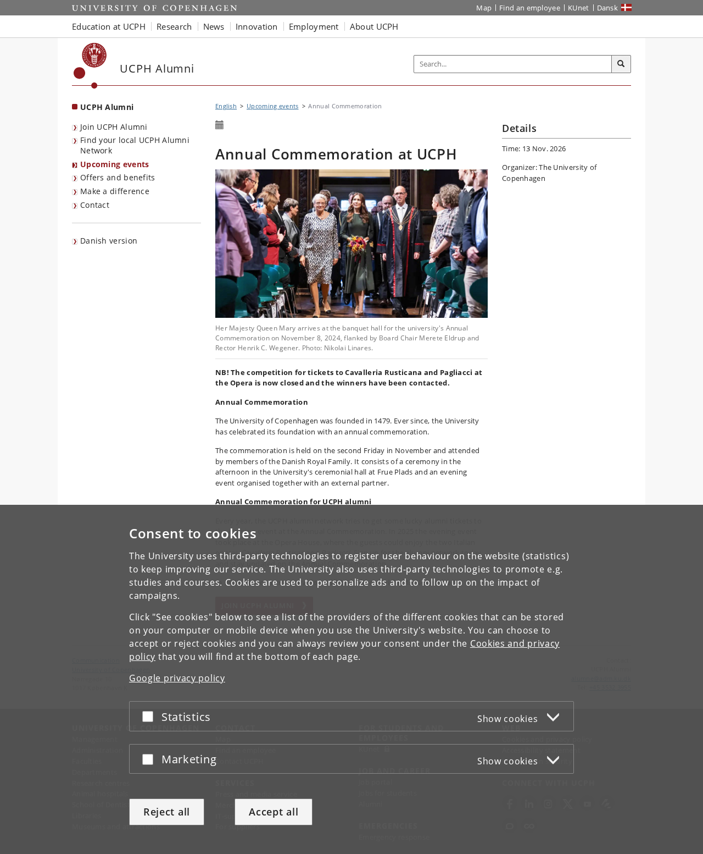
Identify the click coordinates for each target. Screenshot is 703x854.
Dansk (607, 8)
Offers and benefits (117, 177)
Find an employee (529, 8)
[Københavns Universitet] (90, 66)
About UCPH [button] (374, 26)
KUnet (578, 8)
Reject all (166, 811)
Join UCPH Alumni (114, 127)
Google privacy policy (177, 678)
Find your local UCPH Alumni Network (134, 145)
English (226, 106)
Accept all (273, 811)
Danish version (108, 240)
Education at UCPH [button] (109, 26)
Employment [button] (314, 26)
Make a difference (114, 191)
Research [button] (174, 26)
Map (484, 8)
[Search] (621, 64)
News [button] (214, 26)
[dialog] (351, 679)
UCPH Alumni (106, 107)
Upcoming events (114, 164)
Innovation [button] (257, 26)
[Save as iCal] (219, 125)
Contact (94, 205)
